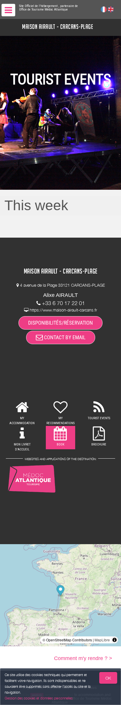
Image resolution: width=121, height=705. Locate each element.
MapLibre (102, 639)
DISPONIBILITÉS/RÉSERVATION (60, 323)
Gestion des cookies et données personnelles (39, 698)
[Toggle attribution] (114, 639)
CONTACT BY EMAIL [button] (64, 337)
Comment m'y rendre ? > (83, 658)
